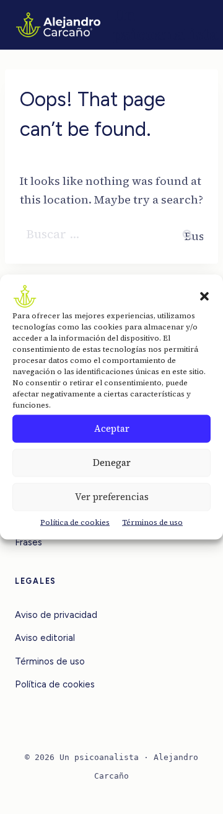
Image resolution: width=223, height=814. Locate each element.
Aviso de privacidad (56, 614)
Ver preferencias (112, 496)
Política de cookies (75, 522)
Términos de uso (152, 522)
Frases (28, 542)
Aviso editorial (45, 637)
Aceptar (111, 428)
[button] (204, 296)
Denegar (112, 462)
